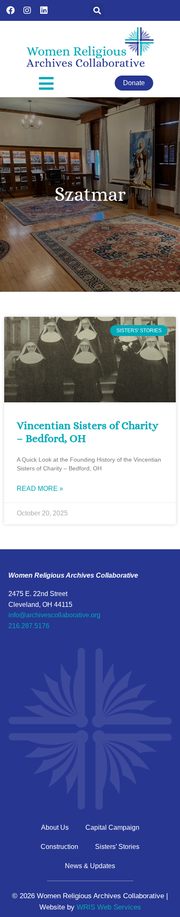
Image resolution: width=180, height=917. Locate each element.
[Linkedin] (44, 10)
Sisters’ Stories (117, 846)
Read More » (40, 488)
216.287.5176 (28, 625)
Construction (59, 846)
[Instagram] (27, 10)
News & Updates (90, 865)
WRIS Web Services (109, 907)
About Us (55, 827)
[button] (97, 11)
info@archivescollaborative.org (54, 615)
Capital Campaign (112, 827)
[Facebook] (10, 10)
